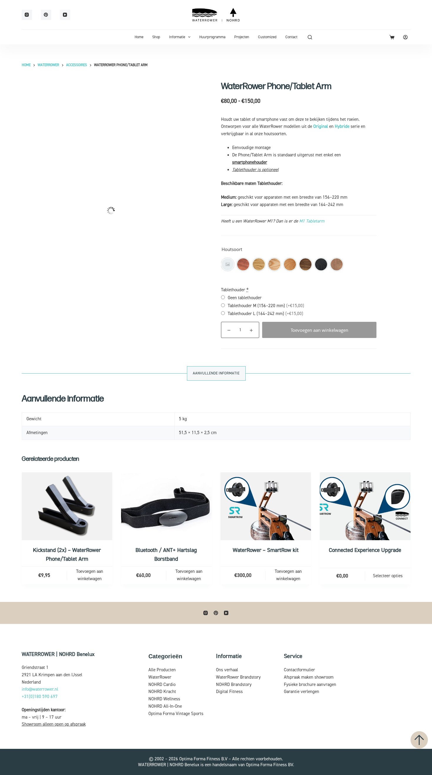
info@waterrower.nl (40, 689)
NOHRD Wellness (164, 699)
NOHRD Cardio (161, 684)
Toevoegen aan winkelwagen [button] (89, 575)
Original (320, 126)
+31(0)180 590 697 (40, 696)
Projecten (241, 37)
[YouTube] (65, 15)
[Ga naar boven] (419, 740)
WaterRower (159, 677)
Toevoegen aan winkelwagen (319, 330)
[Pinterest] (46, 15)
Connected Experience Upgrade (365, 550)
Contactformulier (299, 670)
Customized (267, 37)
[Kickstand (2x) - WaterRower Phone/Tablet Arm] (67, 506)
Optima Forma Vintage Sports (175, 714)
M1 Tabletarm (311, 221)
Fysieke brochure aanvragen (310, 684)
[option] (227, 264)
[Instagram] (27, 15)
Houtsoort (232, 249)
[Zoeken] (310, 37)
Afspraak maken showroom (309, 677)
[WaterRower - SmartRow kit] (265, 506)
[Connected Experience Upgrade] (365, 506)
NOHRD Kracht (162, 691)
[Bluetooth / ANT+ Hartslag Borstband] (166, 506)
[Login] (405, 37)
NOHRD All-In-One (165, 706)
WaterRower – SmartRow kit (266, 550)
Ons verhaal (227, 670)
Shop (156, 37)
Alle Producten (162, 670)
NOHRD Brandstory (234, 684)
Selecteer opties (388, 576)
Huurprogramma (212, 37)
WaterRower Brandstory (238, 677)
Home (139, 37)
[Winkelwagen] (391, 37)
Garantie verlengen (301, 691)
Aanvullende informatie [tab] (216, 373)
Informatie (177, 37)
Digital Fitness (229, 691)
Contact (291, 37)
